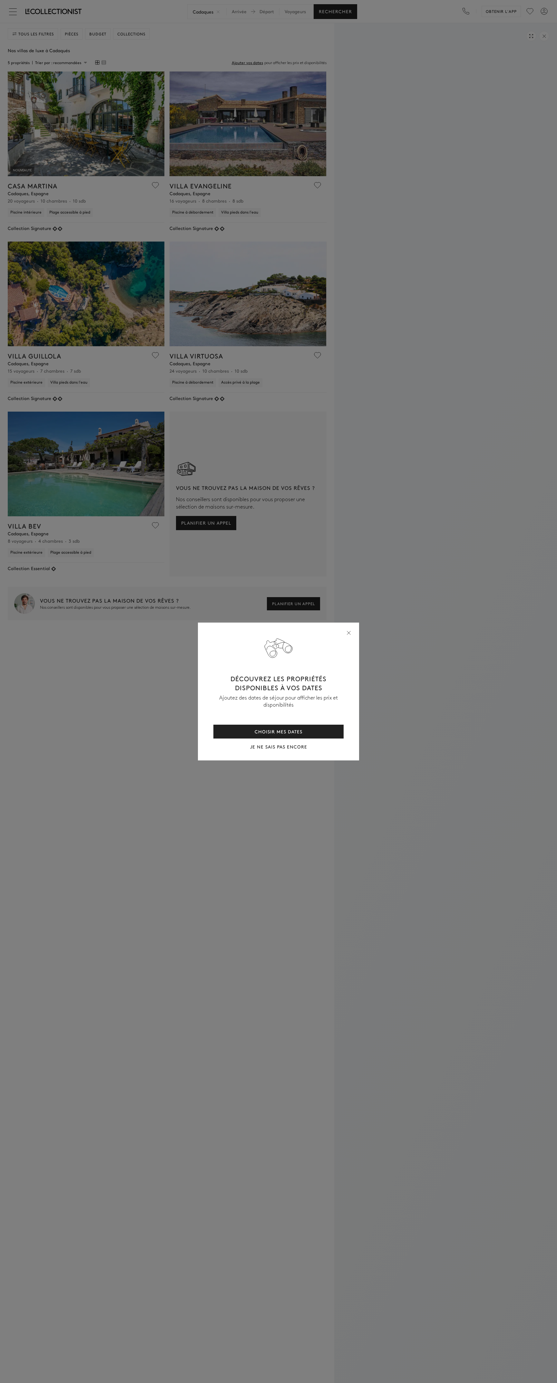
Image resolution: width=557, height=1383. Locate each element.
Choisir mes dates (278, 731)
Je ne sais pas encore (278, 747)
